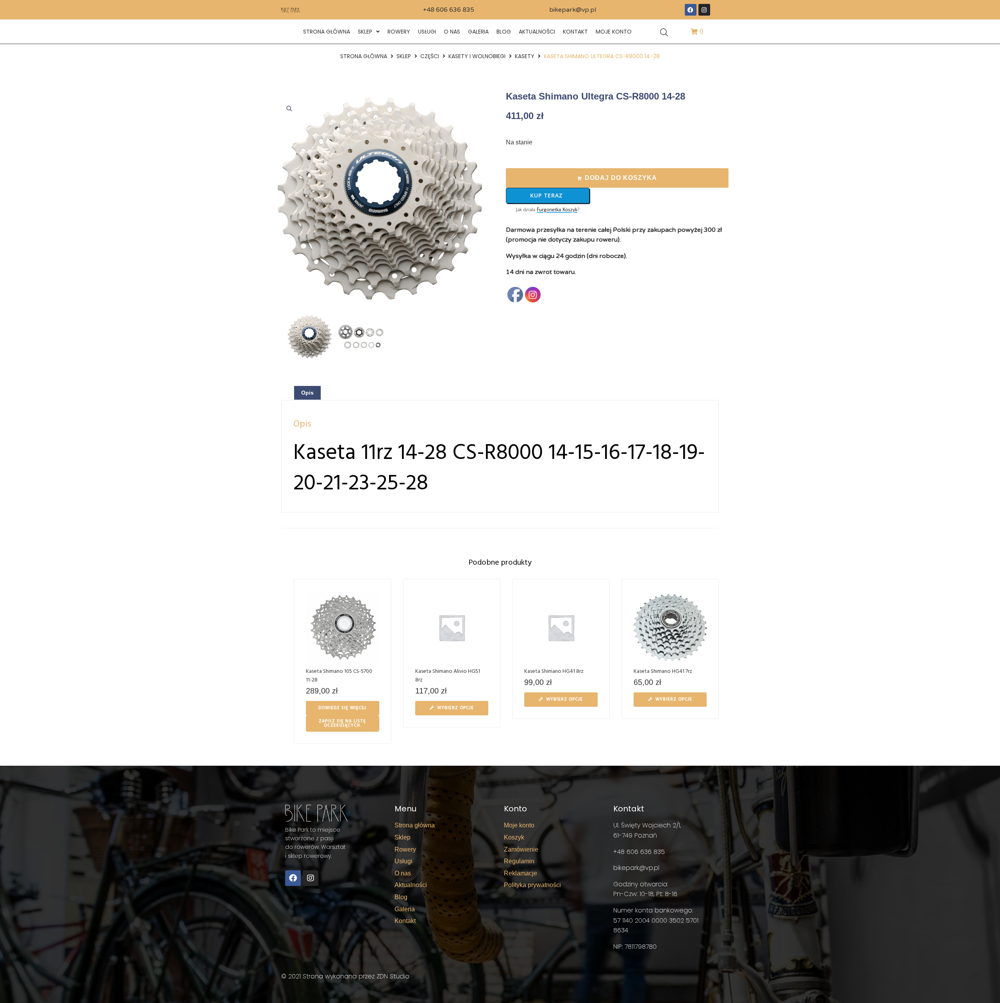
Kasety (524, 56)
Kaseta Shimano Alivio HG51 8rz (447, 676)
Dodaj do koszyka (621, 177)
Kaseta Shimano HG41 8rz (554, 671)
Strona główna (363, 56)
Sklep (403, 56)
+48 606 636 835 (448, 10)
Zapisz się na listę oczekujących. (342, 723)
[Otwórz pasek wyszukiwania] (664, 31)
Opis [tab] (307, 392)
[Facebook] (690, 10)
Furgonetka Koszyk (557, 209)
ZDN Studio (393, 976)
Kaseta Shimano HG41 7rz (663, 671)
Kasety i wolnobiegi (476, 56)
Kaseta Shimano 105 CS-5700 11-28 (339, 676)
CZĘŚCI (429, 56)
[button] (289, 108)
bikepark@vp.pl (572, 10)
